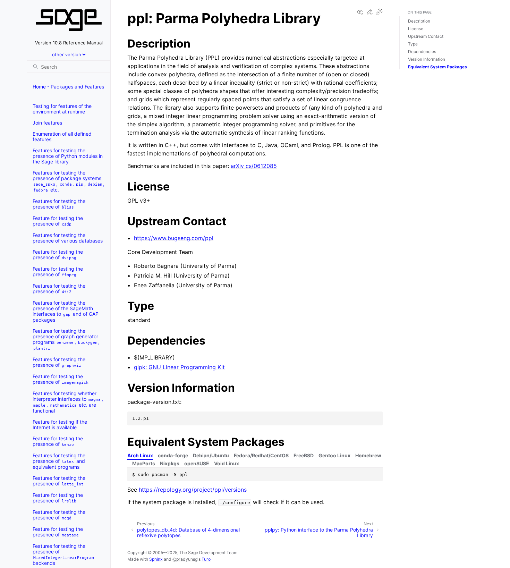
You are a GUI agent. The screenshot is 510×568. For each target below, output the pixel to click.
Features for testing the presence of (59, 204)
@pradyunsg (184, 559)
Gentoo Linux (334, 455)
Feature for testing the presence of (58, 221)
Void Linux (226, 463)
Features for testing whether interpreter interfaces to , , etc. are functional (68, 402)
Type (413, 43)
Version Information (426, 59)
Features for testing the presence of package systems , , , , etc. (68, 181)
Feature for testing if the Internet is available (60, 424)
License (415, 28)
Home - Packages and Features (68, 87)
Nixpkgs (169, 463)
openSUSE (196, 463)
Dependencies (422, 51)
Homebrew (368, 455)
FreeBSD (304, 455)
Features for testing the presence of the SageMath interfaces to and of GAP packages (66, 311)
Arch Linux (140, 455)
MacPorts (143, 463)
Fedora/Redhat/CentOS (261, 455)
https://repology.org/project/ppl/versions (193, 489)
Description (419, 21)
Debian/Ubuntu (211, 455)
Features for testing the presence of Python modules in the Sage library (68, 155)
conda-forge (173, 455)
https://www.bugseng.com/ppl (173, 238)
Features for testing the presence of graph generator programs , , (66, 339)
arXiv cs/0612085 (254, 165)
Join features (47, 123)
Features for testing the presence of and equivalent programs (59, 461)
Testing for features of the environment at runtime (62, 109)
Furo (206, 559)
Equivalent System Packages (437, 66)
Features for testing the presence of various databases (68, 238)
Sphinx (156, 559)
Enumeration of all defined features (62, 136)
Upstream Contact (425, 36)
